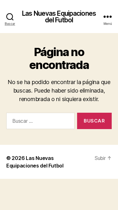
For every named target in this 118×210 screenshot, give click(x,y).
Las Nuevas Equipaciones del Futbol (59, 16)
